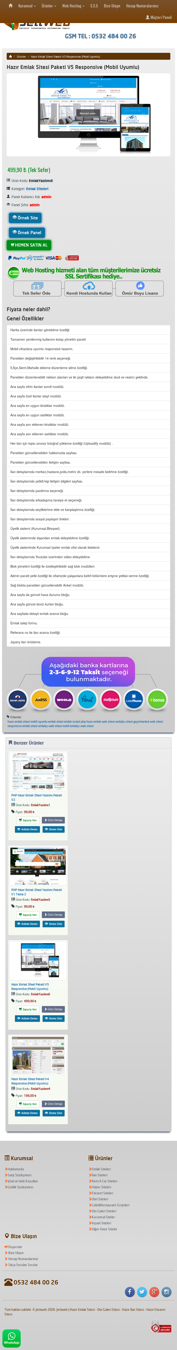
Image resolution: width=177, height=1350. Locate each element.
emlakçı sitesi (124, 721)
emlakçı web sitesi (50, 726)
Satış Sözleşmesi (19, 1175)
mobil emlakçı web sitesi (78, 726)
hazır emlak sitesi (19, 721)
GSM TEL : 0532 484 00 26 (100, 36)
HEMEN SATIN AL (31, 244)
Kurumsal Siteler (103, 1217)
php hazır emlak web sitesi (98, 721)
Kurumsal (25, 6)
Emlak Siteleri (37, 189)
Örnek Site (28, 217)
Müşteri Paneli (161, 17)
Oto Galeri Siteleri (104, 1211)
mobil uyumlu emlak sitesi (46, 721)
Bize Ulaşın (112, 6)
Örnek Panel (29, 232)
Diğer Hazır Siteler (104, 1229)
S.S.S (94, 6)
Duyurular (15, 1247)
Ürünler (48, 6)
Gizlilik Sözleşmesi (20, 1187)
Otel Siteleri (100, 1199)
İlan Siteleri (99, 1175)
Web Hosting (72, 6)
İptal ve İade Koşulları (23, 1181)
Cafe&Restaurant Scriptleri (110, 1205)
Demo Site (55, 829)
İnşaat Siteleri (101, 1223)
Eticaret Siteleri (102, 1193)
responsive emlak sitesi (23, 726)
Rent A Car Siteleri (104, 1181)
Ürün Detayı (54, 820)
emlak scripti (72, 721)
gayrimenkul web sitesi (148, 721)
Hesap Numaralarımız (142, 6)
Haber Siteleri (101, 1187)
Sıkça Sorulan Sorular (23, 1265)
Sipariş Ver (29, 820)
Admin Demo (29, 829)
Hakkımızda (16, 1169)
